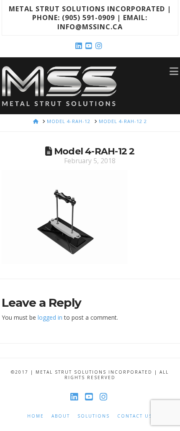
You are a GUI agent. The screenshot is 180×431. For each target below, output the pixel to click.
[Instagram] (100, 46)
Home (35, 416)
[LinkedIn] (80, 46)
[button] (174, 71)
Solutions (93, 416)
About (60, 416)
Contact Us (134, 416)
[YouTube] (90, 46)
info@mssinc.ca (90, 26)
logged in (50, 317)
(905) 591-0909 (88, 17)
